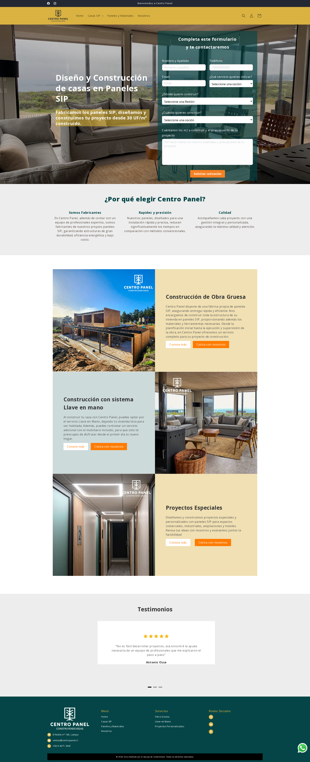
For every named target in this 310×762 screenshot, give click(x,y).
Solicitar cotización (207, 174)
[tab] (149, 687)
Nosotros (106, 731)
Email (166, 76)
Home (104, 716)
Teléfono (216, 60)
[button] (95, 16)
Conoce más (178, 344)
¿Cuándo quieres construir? (182, 112)
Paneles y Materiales (112, 726)
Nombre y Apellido (176, 60)
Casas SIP (106, 721)
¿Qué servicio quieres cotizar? (230, 77)
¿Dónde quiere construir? (181, 94)
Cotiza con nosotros (211, 344)
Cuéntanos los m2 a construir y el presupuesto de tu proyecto (207, 132)
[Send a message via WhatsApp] (302, 748)
